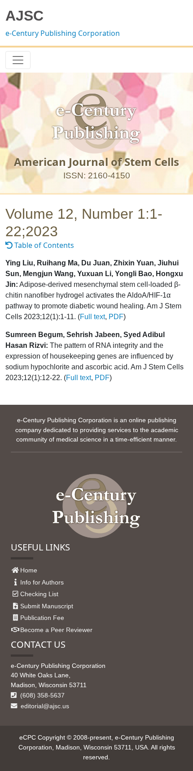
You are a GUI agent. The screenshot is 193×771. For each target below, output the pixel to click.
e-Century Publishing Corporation (62, 33)
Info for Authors (42, 582)
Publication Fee (42, 617)
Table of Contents (43, 245)
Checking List (39, 594)
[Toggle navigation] (18, 60)
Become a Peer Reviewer (56, 629)
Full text (92, 317)
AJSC (24, 16)
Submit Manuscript (46, 606)
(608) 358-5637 (41, 695)
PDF (116, 317)
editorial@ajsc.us (44, 706)
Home (28, 570)
